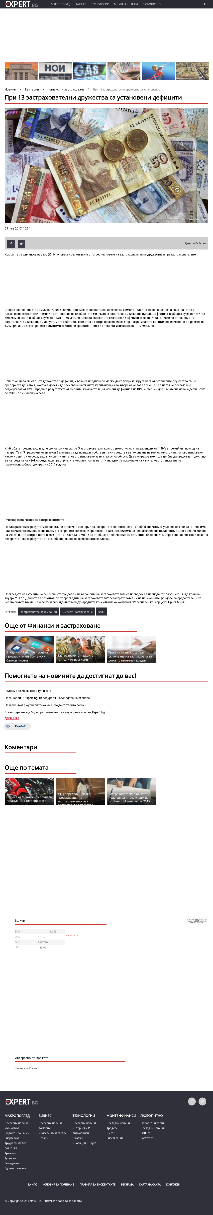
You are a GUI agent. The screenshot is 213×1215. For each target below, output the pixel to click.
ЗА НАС (32, 1184)
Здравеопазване (15, 1168)
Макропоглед (61, 4)
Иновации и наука (84, 1143)
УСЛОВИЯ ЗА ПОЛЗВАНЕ (58, 1184)
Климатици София (26, 1068)
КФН (101, 612)
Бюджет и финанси (17, 1133)
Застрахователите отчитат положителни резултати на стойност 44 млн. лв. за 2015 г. (130, 797)
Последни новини (16, 1123)
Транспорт (12, 1153)
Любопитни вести (152, 1123)
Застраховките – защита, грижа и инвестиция (75, 658)
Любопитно (152, 4)
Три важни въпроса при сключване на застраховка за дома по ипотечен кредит (130, 656)
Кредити (111, 1128)
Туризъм (10, 1158)
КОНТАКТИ (173, 1184)
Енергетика (12, 1138)
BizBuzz (145, 1133)
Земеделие (12, 1163)
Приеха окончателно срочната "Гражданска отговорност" (29, 799)
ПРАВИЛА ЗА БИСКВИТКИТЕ (97, 1184)
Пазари (43, 1138)
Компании (45, 1128)
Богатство (147, 1138)
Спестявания (114, 1138)
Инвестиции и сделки (52, 1133)
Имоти (110, 1133)
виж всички (71, 935)
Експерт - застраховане (77, 612)
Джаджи (78, 1138)
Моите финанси (126, 4)
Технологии (100, 4)
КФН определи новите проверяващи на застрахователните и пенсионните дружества (75, 799)
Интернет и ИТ (82, 1128)
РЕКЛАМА (127, 1184)
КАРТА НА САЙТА (150, 1184)
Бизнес (81, 4)
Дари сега (12, 718)
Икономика (12, 1128)
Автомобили (81, 1133)
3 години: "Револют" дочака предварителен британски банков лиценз (27, 656)
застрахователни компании (39, 612)
